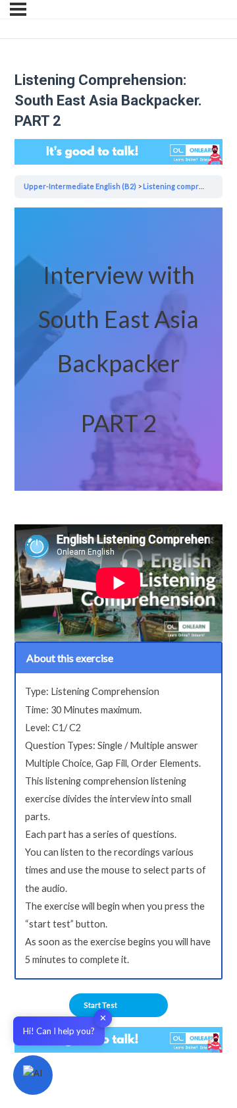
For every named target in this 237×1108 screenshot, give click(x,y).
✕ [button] (103, 1017)
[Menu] (18, 9)
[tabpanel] (118, 593)
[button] (33, 1075)
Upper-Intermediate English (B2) (80, 186)
